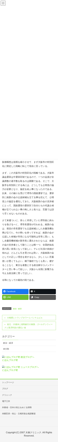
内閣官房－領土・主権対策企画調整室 (19, 413)
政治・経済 (17, 309)
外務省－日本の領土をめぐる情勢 (17, 407)
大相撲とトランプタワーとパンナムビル (25, 318)
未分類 (6, 349)
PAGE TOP (53, 426)
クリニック (7, 395)
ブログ (5, 388)
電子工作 (6, 401)
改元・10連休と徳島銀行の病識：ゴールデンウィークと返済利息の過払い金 (28, 326)
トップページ (8, 382)
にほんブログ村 (10, 360)
